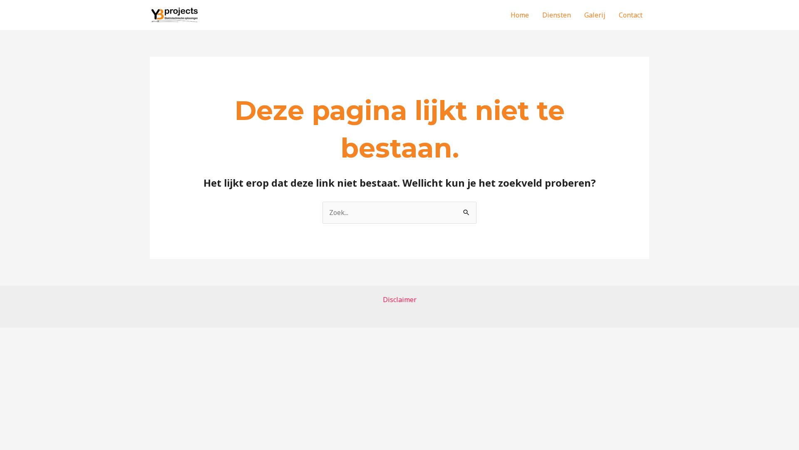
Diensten (556, 15)
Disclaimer (400, 299)
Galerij (594, 15)
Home (520, 15)
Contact (631, 15)
